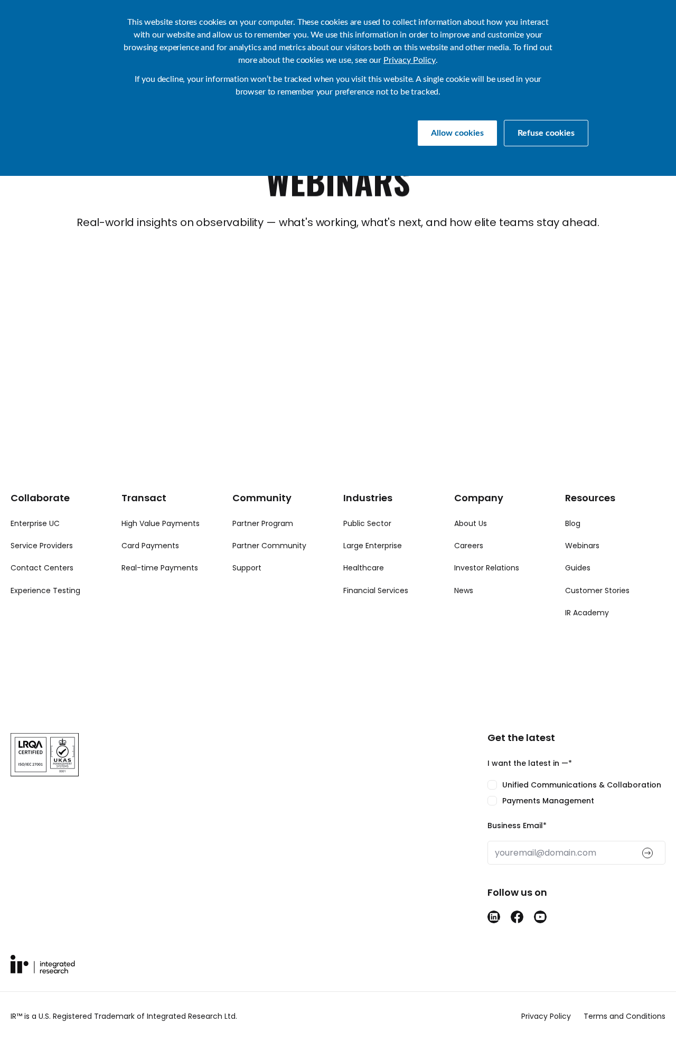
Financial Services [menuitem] (375, 590)
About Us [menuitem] (470, 523)
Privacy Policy (409, 60)
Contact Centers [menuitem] (42, 567)
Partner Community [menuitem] (269, 545)
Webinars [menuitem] (582, 545)
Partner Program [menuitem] (262, 523)
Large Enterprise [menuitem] (372, 545)
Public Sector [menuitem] (367, 523)
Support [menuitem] (246, 567)
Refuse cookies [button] (546, 133)
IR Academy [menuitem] (587, 612)
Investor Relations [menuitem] (486, 567)
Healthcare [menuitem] (363, 567)
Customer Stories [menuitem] (597, 590)
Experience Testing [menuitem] (45, 590)
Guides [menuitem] (577, 567)
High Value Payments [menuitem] (160, 523)
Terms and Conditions (624, 1016)
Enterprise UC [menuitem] (35, 523)
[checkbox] (576, 793)
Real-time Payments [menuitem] (159, 567)
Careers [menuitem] (468, 545)
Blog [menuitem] (572, 523)
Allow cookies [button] (457, 133)
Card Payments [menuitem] (150, 545)
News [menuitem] (463, 590)
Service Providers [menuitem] (42, 545)
